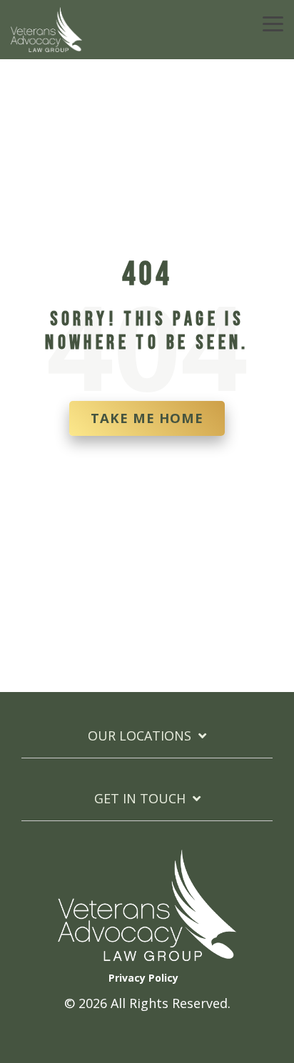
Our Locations (139, 736)
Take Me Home (147, 418)
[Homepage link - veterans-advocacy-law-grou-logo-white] (147, 953)
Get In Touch (140, 798)
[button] (273, 22)
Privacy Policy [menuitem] (143, 978)
